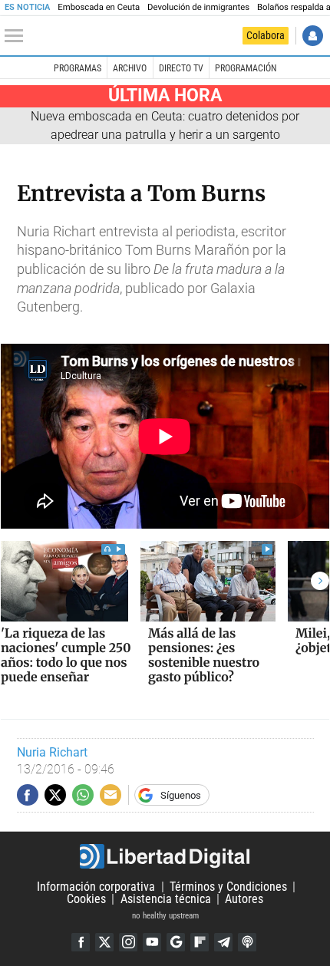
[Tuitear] (55, 795)
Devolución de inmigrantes (198, 7)
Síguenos (180, 795)
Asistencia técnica (165, 899)
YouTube (152, 942)
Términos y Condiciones (228, 886)
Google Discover (176, 942)
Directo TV (181, 68)
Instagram (128, 942)
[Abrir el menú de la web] (18, 36)
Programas (77, 68)
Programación (245, 68)
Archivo (130, 68)
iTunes (247, 942)
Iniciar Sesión (312, 35)
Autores (244, 899)
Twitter (104, 942)
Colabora (265, 35)
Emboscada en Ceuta (99, 7)
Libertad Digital (165, 856)
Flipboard (199, 942)
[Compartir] (27, 795)
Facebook (80, 942)
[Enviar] (83, 795)
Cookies (86, 899)
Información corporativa (96, 886)
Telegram (223, 942)
